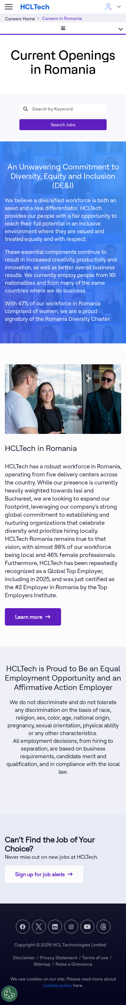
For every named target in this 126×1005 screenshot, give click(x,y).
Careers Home (20, 19)
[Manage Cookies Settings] (9, 994)
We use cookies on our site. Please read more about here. (63, 982)
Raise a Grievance (74, 964)
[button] (8, 7)
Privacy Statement (58, 958)
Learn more (28, 617)
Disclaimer (24, 958)
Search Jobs (63, 125)
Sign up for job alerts (40, 874)
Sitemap (42, 964)
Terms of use (95, 958)
